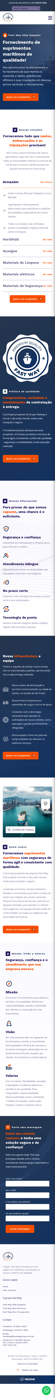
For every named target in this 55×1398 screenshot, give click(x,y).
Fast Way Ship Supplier (14, 1304)
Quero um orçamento (18, 97)
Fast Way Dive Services (14, 1308)
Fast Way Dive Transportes (16, 1312)
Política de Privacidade (27, 1363)
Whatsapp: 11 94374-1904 (15, 1330)
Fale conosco (9, 1290)
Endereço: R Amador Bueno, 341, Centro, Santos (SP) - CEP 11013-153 (17, 1342)
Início (5, 1286)
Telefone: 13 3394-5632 (15, 1326)
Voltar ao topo (29, 1370)
